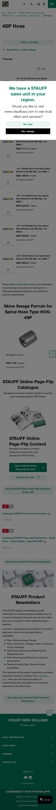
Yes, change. (28, 131)
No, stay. (28, 124)
